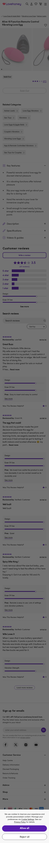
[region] (24, 826)
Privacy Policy (20, 822)
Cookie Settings (27, 819)
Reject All (24, 836)
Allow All (24, 828)
